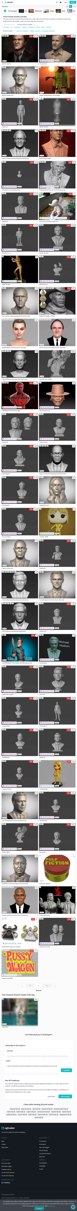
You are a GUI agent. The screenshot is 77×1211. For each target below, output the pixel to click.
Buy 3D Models (43, 1138)
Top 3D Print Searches (8, 1175)
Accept (39, 1208)
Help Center (5, 1147)
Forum (41, 1169)
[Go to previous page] (30, 985)
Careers (4, 1144)
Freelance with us (6, 1169)
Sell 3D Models (6, 1160)
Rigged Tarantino (35, 31)
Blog (3, 1141)
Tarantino (6, 27)
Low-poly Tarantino (22, 31)
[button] (67, 6)
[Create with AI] (56, 2)
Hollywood (31, 27)
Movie (38, 27)
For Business (42, 1141)
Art (12, 27)
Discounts (42, 1157)
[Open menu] (2, 2)
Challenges (42, 1166)
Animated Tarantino (48, 31)
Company (4, 1138)
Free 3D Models (43, 1150)
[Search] (70, 6)
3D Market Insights (7, 1166)
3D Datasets (42, 1144)
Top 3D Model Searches (8, 1172)
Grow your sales (6, 1163)
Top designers (43, 1163)
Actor (43, 27)
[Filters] (74, 6)
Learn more (51, 1206)
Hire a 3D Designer (44, 1147)
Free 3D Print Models (45, 1153)
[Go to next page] (47, 985)
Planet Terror (5, 1027)
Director (48, 27)
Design (24, 27)
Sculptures (17, 27)
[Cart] (60, 2)
